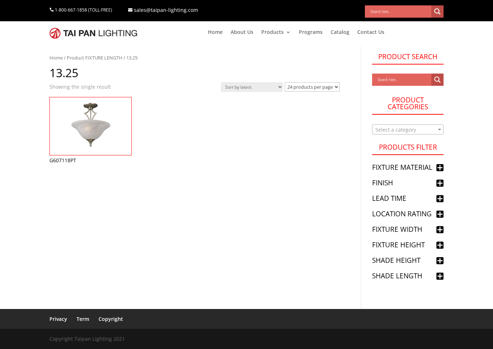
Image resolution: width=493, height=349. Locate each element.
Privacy (58, 318)
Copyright (111, 318)
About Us (242, 32)
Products (272, 32)
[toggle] (440, 168)
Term (83, 318)
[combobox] (408, 129)
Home (215, 32)
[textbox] (407, 130)
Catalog (340, 32)
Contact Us (370, 32)
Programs (311, 32)
